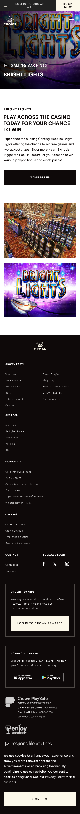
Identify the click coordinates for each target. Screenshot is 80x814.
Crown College (14, 530)
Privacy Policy (55, 777)
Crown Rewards (52, 392)
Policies (10, 443)
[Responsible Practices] (28, 744)
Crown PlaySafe (52, 374)
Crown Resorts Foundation (21, 484)
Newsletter (12, 437)
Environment (13, 490)
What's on (11, 374)
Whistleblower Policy (18, 502)
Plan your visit (51, 399)
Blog (8, 450)
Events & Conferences (56, 386)
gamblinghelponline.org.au (32, 716)
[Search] (60, 21)
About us (10, 425)
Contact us (11, 564)
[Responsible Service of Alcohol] (16, 730)
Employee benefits (16, 536)
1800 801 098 (50, 707)
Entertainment (14, 399)
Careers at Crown (15, 524)
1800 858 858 (45, 712)
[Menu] (71, 21)
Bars (8, 392)
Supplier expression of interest (24, 496)
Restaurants (12, 386)
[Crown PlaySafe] (31, 703)
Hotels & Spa (13, 380)
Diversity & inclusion (17, 543)
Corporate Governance (19, 471)
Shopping (48, 380)
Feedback (11, 571)
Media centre (13, 477)
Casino (9, 405)
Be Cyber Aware (14, 431)
